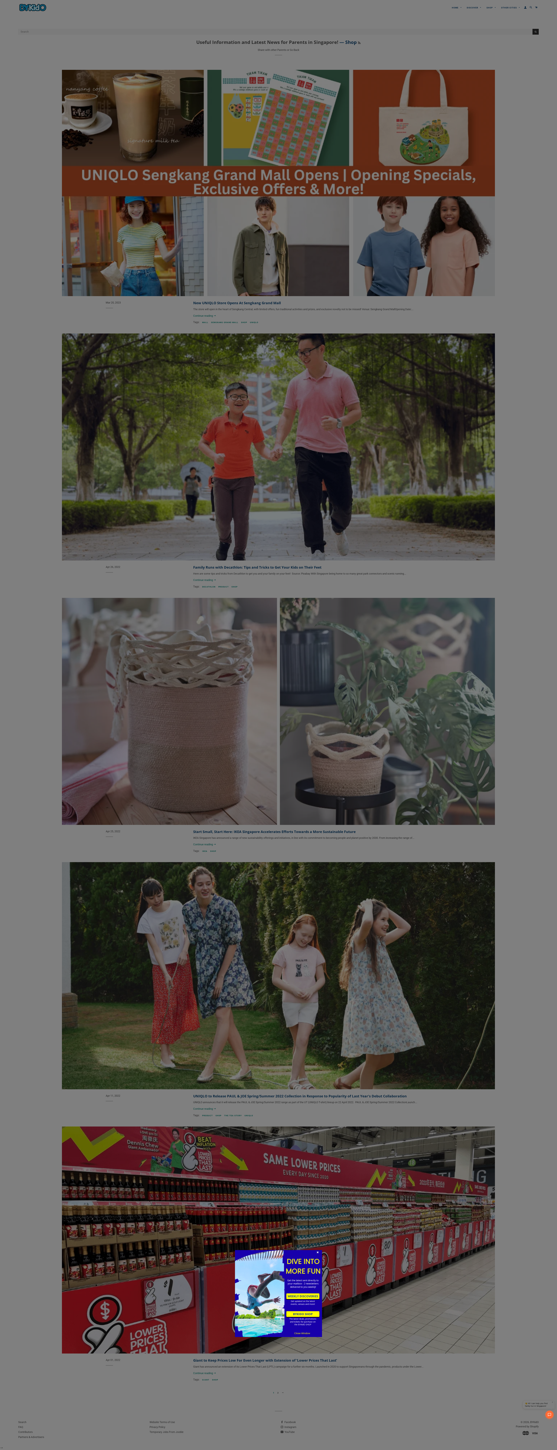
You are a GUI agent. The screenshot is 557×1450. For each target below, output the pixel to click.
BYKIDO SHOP (303, 1314)
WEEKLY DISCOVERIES (303, 1296)
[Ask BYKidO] (549, 1415)
